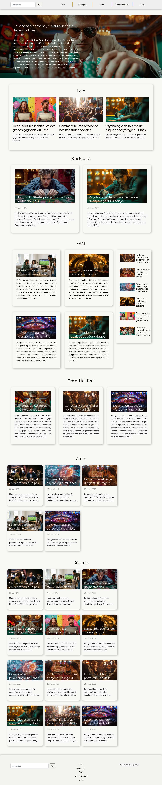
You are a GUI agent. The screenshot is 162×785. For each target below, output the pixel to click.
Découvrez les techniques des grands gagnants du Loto (34, 128)
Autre (141, 4)
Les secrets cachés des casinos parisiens (87, 272)
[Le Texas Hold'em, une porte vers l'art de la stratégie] (127, 258)
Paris (102, 4)
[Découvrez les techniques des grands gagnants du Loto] (34, 109)
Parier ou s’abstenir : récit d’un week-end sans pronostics (36, 274)
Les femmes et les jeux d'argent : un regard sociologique (143, 274)
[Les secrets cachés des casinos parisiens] (89, 265)
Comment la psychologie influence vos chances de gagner (142, 289)
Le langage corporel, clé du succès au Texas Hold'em (143, 331)
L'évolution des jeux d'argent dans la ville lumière (33, 336)
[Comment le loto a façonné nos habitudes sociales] (81, 109)
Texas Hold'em (122, 4)
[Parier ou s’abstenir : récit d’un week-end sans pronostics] (36, 265)
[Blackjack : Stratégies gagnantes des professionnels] (45, 186)
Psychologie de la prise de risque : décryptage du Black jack (126, 130)
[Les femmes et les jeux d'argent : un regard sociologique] (127, 272)
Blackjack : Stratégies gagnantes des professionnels (98, 586)
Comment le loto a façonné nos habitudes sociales (78, 128)
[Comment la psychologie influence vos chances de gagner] (127, 287)
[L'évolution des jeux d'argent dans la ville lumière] (36, 327)
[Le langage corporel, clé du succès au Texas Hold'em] (127, 331)
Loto (62, 4)
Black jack (82, 4)
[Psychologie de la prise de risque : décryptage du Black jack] (127, 109)
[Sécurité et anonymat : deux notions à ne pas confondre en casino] (25, 475)
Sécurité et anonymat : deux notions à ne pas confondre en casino (24, 483)
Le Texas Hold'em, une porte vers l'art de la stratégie (142, 259)
